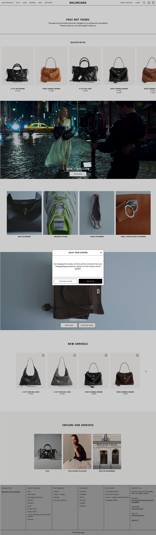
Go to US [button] (90, 281)
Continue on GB (65, 281)
